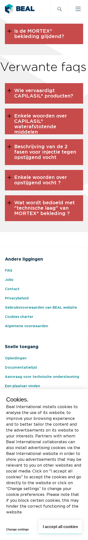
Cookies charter (19, 317)
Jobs (9, 280)
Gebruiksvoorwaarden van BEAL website (41, 307)
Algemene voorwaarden (26, 326)
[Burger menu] (78, 9)
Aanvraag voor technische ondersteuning (42, 377)
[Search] (59, 9)
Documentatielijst (21, 367)
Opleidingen (16, 358)
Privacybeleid (17, 298)
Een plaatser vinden (22, 386)
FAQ (8, 270)
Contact (12, 289)
